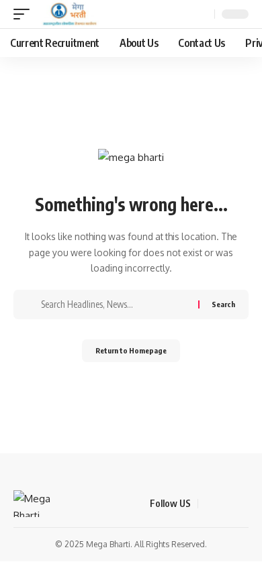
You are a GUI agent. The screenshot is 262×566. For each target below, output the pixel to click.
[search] (202, 14)
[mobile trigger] (24, 14)
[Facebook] (209, 503)
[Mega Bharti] (68, 14)
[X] (225, 503)
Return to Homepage (131, 350)
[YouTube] (241, 503)
